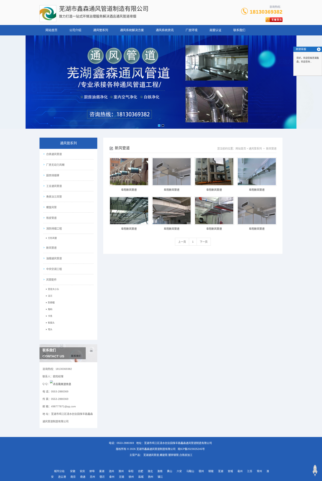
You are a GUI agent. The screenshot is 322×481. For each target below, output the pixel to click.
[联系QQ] (60, 383)
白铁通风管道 (54, 154)
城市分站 (59, 471)
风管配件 (51, 279)
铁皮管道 (51, 217)
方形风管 (52, 238)
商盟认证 (215, 30)
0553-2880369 (125, 442)
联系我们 (239, 30)
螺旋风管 (51, 207)
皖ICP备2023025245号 (191, 448)
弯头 (50, 329)
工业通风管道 (54, 185)
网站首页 (51, 30)
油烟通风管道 (54, 258)
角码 (50, 309)
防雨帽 (51, 302)
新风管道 (51, 247)
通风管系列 (100, 30)
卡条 (50, 316)
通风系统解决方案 (132, 30)
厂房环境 (192, 30)
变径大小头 (53, 289)
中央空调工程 (54, 268)
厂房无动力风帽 (55, 164)
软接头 (51, 323)
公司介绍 (75, 30)
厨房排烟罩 (52, 175)
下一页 (204, 241)
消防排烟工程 (54, 228)
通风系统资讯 (165, 30)
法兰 (50, 296)
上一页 (182, 241)
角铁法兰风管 (54, 196)
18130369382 (266, 12)
